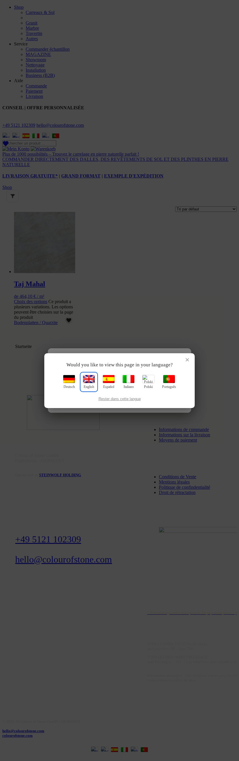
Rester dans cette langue (120, 399)
